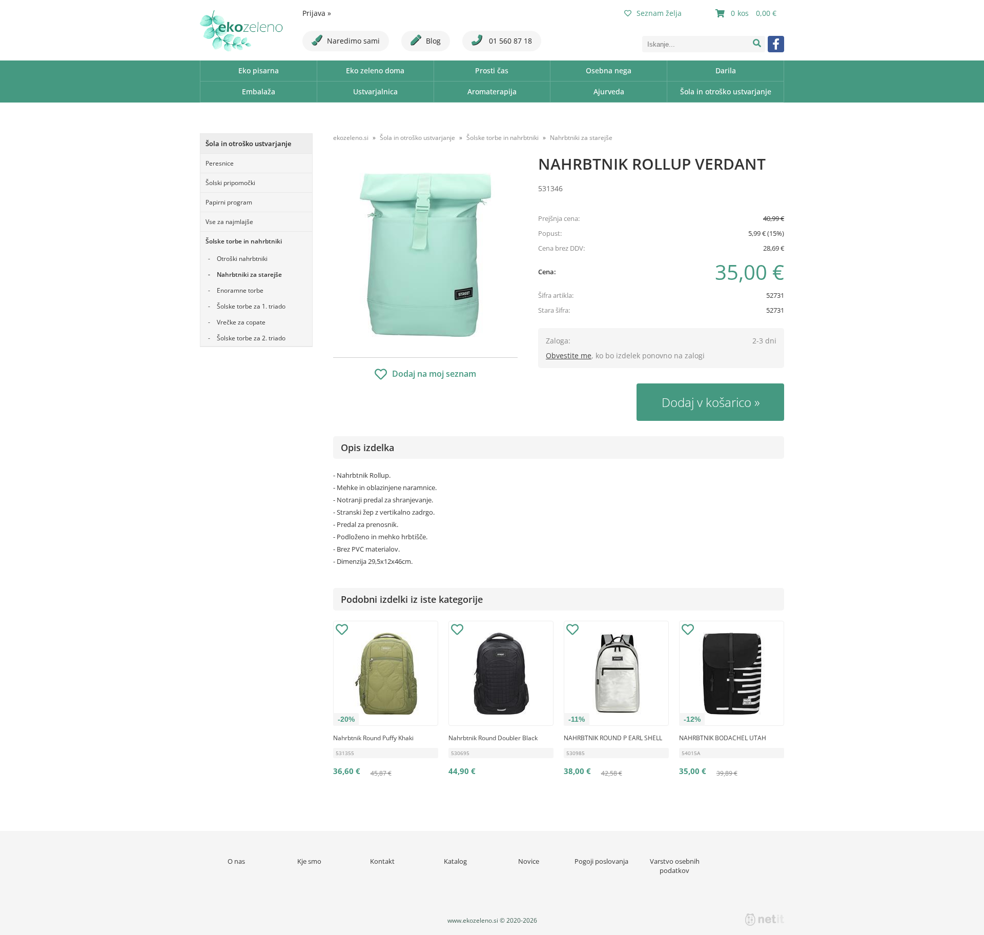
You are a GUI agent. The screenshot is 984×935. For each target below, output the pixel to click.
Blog (433, 41)
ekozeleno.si (350, 137)
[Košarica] (747, 13)
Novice (528, 861)
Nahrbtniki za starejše (249, 274)
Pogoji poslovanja (601, 861)
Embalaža (258, 91)
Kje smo (309, 861)
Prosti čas (491, 70)
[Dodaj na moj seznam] (342, 631)
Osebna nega (608, 70)
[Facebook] (776, 44)
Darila (725, 70)
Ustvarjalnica (375, 91)
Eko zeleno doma (375, 70)
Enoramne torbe (240, 290)
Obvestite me (568, 355)
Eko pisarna (258, 70)
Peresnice (220, 163)
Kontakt (382, 861)
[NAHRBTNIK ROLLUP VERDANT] (425, 254)
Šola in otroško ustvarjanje (725, 91)
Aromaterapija (492, 91)
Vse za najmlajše (229, 221)
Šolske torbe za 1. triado (251, 306)
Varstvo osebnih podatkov (675, 866)
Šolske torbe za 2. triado (251, 338)
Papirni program (229, 202)
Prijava (316, 13)
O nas (236, 861)
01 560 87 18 (509, 41)
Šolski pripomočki (230, 182)
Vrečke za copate (241, 322)
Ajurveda (608, 91)
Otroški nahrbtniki (242, 258)
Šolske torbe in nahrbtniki (244, 241)
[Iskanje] (757, 44)
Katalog (455, 861)
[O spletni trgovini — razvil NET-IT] (764, 919)
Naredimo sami (353, 41)
